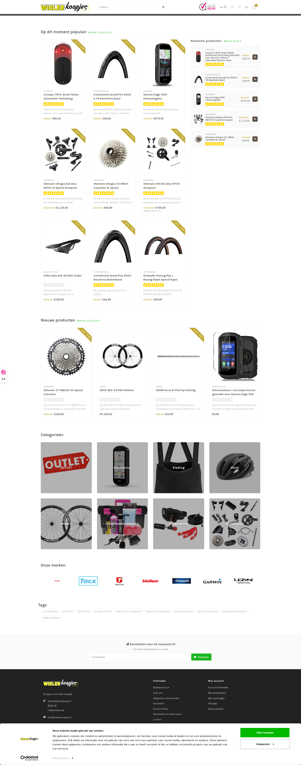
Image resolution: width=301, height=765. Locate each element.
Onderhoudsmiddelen (108, 500)
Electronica (103, 443)
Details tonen (61, 758)
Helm (212, 443)
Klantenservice (161, 687)
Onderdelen (215, 500)
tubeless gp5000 (52, 617)
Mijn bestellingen (217, 692)
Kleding (157, 443)
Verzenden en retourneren (167, 714)
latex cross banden (207, 611)
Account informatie (218, 687)
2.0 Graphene (50, 611)
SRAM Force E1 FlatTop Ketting (175, 390)
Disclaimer (158, 703)
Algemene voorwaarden (166, 698)
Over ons (158, 692)
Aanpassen (263, 743)
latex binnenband (184, 611)
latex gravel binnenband (234, 611)
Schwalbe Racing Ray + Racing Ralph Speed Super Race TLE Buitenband (160, 279)
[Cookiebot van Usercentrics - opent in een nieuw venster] (29, 758)
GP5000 (68, 611)
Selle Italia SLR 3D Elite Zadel (62, 275)
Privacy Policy (160, 708)
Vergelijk (212, 703)
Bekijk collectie (99, 32)
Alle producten (216, 708)
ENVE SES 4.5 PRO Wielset (117, 390)
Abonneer (203, 657)
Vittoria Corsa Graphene (128, 611)
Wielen (44, 500)
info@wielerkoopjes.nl (60, 717)
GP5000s (83, 611)
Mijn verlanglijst (216, 698)
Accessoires (160, 500)
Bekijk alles (232, 41)
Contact (157, 719)
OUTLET (45, 443)
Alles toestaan (265, 732)
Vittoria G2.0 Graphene (158, 611)
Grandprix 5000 (102, 611)
